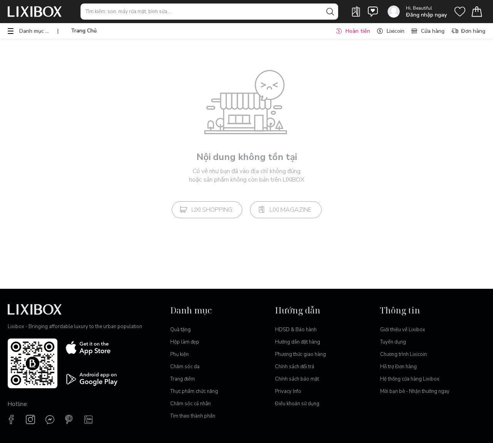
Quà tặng (180, 329)
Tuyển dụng (393, 342)
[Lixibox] (35, 11)
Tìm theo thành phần (192, 416)
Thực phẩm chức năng (194, 391)
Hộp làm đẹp (184, 342)
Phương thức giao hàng (300, 354)
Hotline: (18, 404)
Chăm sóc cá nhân (190, 403)
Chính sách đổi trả (294, 366)
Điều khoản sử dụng (297, 403)
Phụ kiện (179, 354)
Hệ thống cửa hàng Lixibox (409, 379)
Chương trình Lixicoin (403, 354)
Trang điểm (182, 379)
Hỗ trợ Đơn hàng (398, 366)
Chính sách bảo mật (297, 379)
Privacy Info (288, 391)
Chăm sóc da (185, 366)
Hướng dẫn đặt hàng (297, 342)
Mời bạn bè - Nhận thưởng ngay (414, 391)
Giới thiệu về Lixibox (402, 329)
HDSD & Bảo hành (296, 329)
